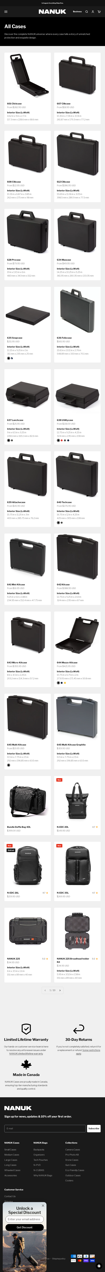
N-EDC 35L (63, 892)
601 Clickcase (14, 103)
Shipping (8, 1201)
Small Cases (10, 1149)
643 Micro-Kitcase (17, 662)
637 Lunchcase (15, 420)
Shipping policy (58, 1258)
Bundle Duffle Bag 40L (19, 827)
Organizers (39, 1154)
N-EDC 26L (13, 892)
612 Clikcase (63, 181)
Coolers (69, 1180)
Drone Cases (71, 1160)
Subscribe (93, 1128)
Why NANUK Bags (42, 1175)
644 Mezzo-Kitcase (67, 662)
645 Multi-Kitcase (16, 744)
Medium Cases (11, 1154)
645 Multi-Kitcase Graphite (71, 744)
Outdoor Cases (73, 1175)
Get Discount (25, 1227)
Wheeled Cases (12, 1170)
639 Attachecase (16, 502)
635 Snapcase (14, 338)
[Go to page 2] (59, 990)
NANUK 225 (13, 958)
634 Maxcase (64, 260)
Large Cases (10, 1160)
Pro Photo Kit (72, 1154)
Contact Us (10, 1196)
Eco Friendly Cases (74, 1170)
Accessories (10, 1175)
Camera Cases (72, 1149)
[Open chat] (99, 1266)
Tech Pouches (40, 1160)
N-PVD (37, 1165)
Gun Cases (70, 1165)
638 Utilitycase (65, 420)
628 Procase (14, 260)
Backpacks (38, 1149)
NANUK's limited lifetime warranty (26, 1053)
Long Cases (10, 1165)
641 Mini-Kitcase (16, 584)
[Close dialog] (43, 1205)
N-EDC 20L (63, 827)
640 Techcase (64, 502)
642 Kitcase (63, 584)
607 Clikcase (63, 103)
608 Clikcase (14, 181)
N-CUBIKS (38, 1170)
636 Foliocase (64, 338)
